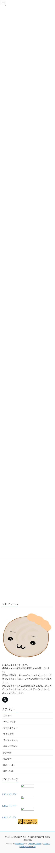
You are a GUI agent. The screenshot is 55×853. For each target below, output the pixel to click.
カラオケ (7, 715)
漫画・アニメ (9, 765)
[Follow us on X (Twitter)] (5, 700)
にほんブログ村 (9, 794)
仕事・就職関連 (10, 746)
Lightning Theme (34, 844)
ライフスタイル (10, 740)
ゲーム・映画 (9, 722)
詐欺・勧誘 (8, 771)
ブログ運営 (8, 734)
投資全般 (7, 752)
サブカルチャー (10, 728)
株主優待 (7, 759)
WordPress (19, 844)
